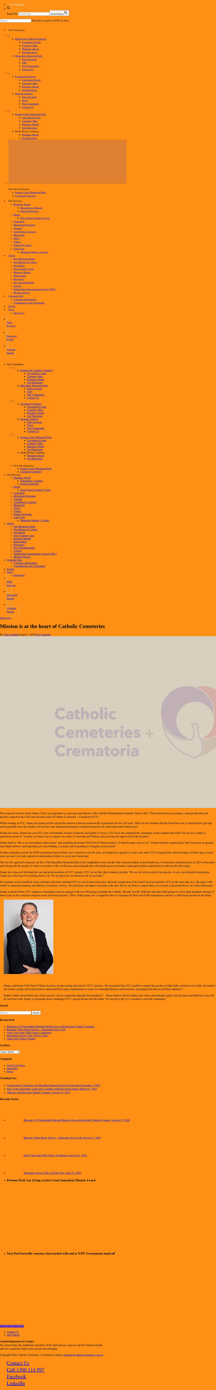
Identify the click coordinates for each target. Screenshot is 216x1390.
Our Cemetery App (24, 535)
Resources (19, 544)
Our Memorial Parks (24, 526)
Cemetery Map (35, 376)
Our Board (19, 532)
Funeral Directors (29, 483)
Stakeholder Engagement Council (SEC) (35, 553)
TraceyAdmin (11, 634)
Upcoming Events (36, 373)
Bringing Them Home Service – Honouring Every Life (36, 1029)
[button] (8, 8)
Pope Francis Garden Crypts (35, 490)
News (30, 425)
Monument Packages (25, 496)
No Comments (43, 634)
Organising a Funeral (31, 480)
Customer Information (25, 563)
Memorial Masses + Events (34, 520)
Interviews (19, 575)
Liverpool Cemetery (31, 403)
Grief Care (19, 517)
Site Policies (13, 1335)
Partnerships (20, 541)
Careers (18, 550)
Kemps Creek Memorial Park (35, 437)
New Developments (24, 547)
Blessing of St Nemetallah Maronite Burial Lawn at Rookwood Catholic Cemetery (51, 1026)
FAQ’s (17, 508)
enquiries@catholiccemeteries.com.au (83, 1355)
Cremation (19, 493)
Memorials (19, 505)
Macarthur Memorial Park (34, 385)
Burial (17, 486)
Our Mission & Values (25, 529)
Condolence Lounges (25, 502)
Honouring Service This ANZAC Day (27, 1035)
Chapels (18, 499)
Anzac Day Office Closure (21, 1038)
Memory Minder (22, 538)
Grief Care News (16, 1065)
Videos (17, 511)
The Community (36, 394)
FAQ (29, 391)
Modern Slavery (22, 556)
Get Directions (35, 382)
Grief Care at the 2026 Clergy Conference (29, 1032)
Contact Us (33, 397)
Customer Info (14, 560)
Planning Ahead (35, 379)
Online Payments (23, 514)
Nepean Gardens (29, 419)
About (10, 523)
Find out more (34, 388)
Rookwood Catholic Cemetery (36, 370)
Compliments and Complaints (29, 566)
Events (10, 569)
